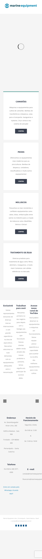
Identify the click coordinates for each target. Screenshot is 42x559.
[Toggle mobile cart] (34, 10)
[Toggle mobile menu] (38, 10)
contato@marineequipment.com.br (21, 521)
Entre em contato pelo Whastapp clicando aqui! (11, 490)
